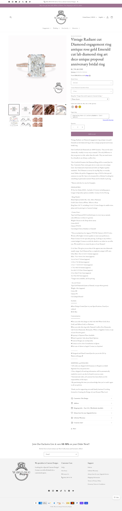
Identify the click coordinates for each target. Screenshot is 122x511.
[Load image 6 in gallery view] (14, 121)
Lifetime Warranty (93, 471)
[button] (11, 17)
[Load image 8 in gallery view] (37, 121)
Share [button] (74, 429)
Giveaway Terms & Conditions (96, 484)
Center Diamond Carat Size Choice (80, 87)
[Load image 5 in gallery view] (60, 109)
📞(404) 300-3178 (66, 477)
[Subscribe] (76, 454)
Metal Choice (74, 79)
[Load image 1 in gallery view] (14, 109)
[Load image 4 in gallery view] (49, 109)
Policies (90, 467)
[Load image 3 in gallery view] (37, 109)
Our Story (64, 471)
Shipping (73, 72)
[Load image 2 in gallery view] (25, 109)
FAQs (63, 467)
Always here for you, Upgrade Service (98, 474)
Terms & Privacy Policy (94, 481)
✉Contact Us (65, 474)
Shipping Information (94, 477)
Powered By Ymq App (108, 120)
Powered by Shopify (67, 506)
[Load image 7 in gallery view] (25, 121)
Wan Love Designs (58, 506)
